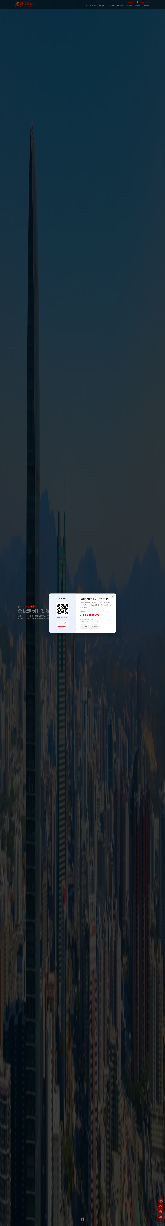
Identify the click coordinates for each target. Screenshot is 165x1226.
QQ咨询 (84, 626)
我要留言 (94, 626)
